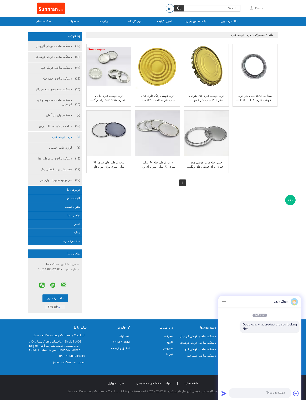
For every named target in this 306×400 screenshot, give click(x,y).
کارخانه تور (73, 198)
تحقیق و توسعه (120, 348)
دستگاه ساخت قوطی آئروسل (57, 46)
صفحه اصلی (43, 21)
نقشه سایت (191, 383)
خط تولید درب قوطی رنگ (60, 169)
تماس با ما (73, 215)
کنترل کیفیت (164, 21)
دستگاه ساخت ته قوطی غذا (59, 158)
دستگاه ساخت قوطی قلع (60, 67)
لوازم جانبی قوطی (64, 147)
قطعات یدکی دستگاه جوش (59, 126)
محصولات (74, 21)
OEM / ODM (121, 342)
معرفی (168, 336)
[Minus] (223, 301)
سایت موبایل (116, 383)
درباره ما (104, 21)
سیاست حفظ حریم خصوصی (153, 383)
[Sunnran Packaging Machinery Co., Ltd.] (64, 284)
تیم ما (169, 354)
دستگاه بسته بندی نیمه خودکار (57, 89)
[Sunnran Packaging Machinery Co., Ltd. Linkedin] (170, 8)
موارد (76, 232)
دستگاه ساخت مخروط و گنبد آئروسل (58, 102)
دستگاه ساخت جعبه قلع (61, 78)
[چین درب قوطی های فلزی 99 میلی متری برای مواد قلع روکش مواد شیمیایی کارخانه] (108, 133)
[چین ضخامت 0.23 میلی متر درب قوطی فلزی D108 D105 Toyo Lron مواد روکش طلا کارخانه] (254, 66)
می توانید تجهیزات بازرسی (59, 180)
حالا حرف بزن (229, 21)
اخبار (77, 224)
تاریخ (170, 342)
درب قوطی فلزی (65, 137)
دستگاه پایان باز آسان (63, 115)
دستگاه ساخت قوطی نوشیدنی (57, 57)
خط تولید (124, 336)
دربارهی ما (73, 189)
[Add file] (296, 393)
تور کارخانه (134, 21)
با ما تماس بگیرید (195, 21)
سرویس (168, 348)
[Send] (224, 393)
